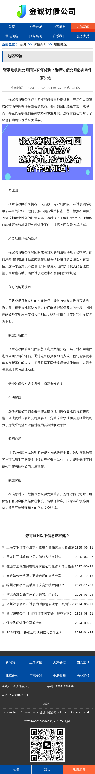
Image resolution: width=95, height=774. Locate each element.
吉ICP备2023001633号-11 (41, 721)
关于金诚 (35, 27)
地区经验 (60, 44)
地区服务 (59, 27)
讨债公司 (76, 113)
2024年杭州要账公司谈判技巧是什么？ (34, 632)
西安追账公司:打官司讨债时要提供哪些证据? (38, 613)
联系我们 (59, 36)
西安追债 (83, 662)
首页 (12, 27)
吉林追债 (83, 676)
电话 (15, 769)
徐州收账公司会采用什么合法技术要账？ (35, 585)
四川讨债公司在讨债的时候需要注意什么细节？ (40, 604)
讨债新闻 (83, 27)
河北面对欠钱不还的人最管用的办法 (32, 595)
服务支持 (83, 36)
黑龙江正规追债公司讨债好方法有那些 (33, 557)
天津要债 (59, 662)
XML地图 (65, 721)
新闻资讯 (12, 662)
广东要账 (35, 676)
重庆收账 (59, 676)
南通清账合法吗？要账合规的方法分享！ (35, 576)
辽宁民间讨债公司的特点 (24, 623)
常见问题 (11, 36)
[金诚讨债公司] (47, 18)
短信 (47, 769)
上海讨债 (35, 662)
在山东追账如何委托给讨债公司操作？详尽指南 (40, 566)
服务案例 (35, 36)
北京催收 (12, 676)
